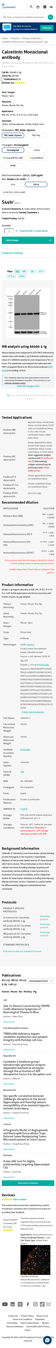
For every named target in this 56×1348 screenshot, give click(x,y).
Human (5, 991)
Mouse (14, 991)
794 (22, 771)
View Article (8, 1022)
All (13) (6, 980)
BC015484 (44, 665)
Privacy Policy (27, 1316)
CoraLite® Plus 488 (14, 158)
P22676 (24, 809)
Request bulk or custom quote (34, 231)
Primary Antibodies (31, 38)
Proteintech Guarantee (12, 253)
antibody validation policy (15, 383)
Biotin (37, 150)
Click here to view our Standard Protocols (22, 951)
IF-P (41, 271)
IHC (32, 271)
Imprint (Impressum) (30, 1323)
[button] (47, 1340)
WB (24, 271)
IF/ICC (22, 276)
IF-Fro (11, 276)
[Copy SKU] (28, 179)
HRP (14, 165)
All (17, 271)
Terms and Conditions (22, 1319)
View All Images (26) (28, 386)
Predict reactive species (33, 712)
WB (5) (14, 980)
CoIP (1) (12, 984)
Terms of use (42, 1316)
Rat (20, 991)
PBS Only (36, 135)
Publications (10, 79)
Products (15, 38)
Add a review (19, 1199)
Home (5, 38)
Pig (35, 991)
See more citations (28, 1183)
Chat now (47, 28)
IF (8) (4, 984)
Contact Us (13, 1316)
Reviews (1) (8, 82)
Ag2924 (30, 644)
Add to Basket (12, 240)
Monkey (28, 991)
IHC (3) (22, 980)
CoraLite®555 (36, 158)
